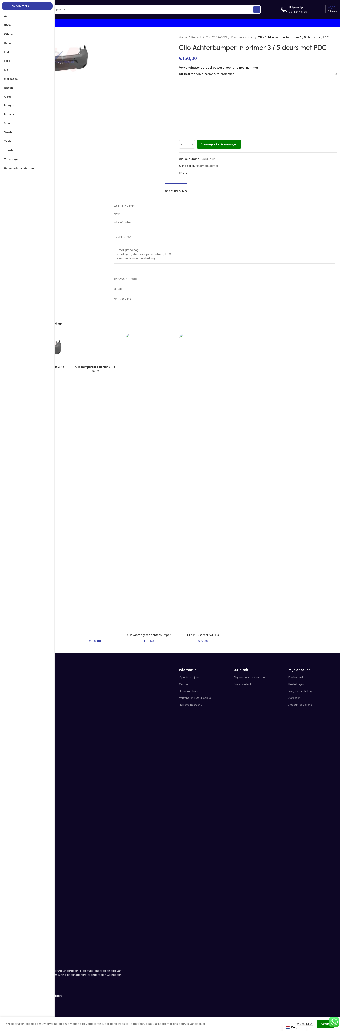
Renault (196, 37)
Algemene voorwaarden (249, 677)
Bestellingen (296, 684)
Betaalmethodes (189, 691)
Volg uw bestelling (300, 691)
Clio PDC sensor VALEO (203, 635)
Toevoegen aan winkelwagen (219, 144)
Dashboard (295, 677)
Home (183, 37)
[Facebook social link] (190, 172)
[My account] (335, 23)
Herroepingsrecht (190, 704)
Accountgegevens (300, 704)
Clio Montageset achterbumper (149, 635)
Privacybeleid (242, 684)
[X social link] (195, 172)
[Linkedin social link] (204, 172)
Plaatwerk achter (242, 37)
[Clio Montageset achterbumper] (149, 482)
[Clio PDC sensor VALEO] (202, 482)
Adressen (294, 697)
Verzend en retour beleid (195, 697)
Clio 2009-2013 (216, 37)
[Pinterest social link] (200, 172)
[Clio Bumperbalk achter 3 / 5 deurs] (95, 348)
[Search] (256, 9)
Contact (184, 684)
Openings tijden (189, 677)
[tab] (176, 189)
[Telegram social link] (209, 172)
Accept (325, 1023)
